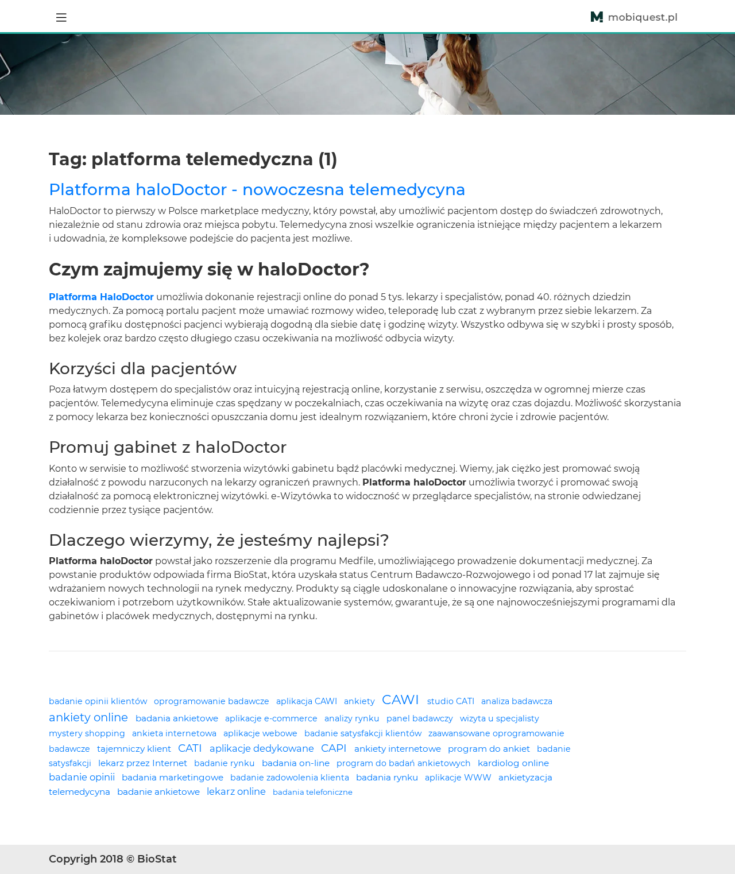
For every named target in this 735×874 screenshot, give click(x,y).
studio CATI (452, 701)
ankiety (360, 701)
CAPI (335, 748)
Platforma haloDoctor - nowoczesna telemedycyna (257, 189)
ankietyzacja (525, 777)
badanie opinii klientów (99, 701)
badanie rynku (225, 763)
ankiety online (90, 717)
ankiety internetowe (398, 748)
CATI (191, 748)
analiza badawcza (516, 701)
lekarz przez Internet (143, 763)
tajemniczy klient (135, 748)
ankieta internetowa (175, 733)
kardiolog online (513, 763)
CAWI (402, 700)
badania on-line (297, 763)
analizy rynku (353, 718)
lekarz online (237, 791)
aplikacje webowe (261, 733)
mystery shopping (88, 733)
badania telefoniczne (313, 792)
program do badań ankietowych (404, 763)
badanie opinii (83, 777)
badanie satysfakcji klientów (364, 733)
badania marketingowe (174, 777)
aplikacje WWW (459, 777)
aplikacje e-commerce (272, 718)
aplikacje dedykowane (263, 748)
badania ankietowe (178, 718)
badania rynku (388, 777)
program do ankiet (490, 748)
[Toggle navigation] (61, 16)
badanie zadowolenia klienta (290, 777)
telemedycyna (81, 791)
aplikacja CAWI (307, 701)
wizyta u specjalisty (499, 718)
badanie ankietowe (159, 791)
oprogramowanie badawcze (213, 701)
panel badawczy (420, 718)
